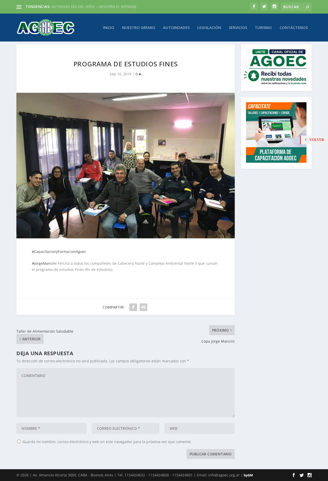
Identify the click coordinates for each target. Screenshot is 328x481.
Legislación (209, 27)
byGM (248, 475)
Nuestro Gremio (138, 27)
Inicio (108, 27)
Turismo (263, 27)
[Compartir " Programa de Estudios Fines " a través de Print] (143, 307)
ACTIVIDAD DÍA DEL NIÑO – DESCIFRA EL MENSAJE (94, 6)
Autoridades (176, 27)
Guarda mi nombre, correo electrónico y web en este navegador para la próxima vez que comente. (107, 441)
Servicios (238, 27)
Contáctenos (294, 27)
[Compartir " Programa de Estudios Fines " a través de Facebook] (133, 307)
